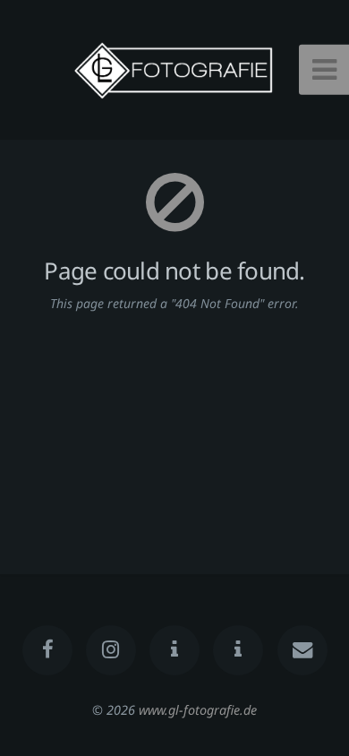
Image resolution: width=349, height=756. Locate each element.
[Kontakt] (302, 650)
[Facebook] (46, 650)
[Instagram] (111, 650)
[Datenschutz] (174, 650)
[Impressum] (238, 650)
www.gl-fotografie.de (198, 709)
